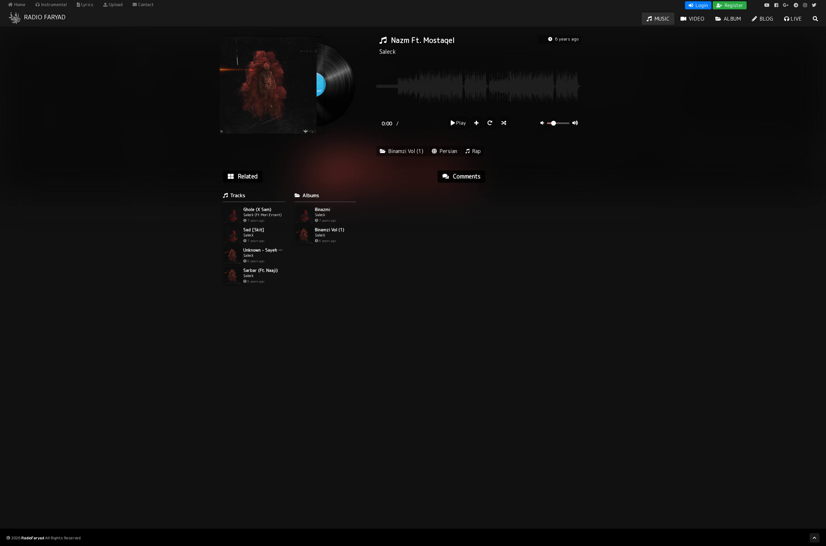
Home (19, 4)
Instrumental (53, 4)
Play (460, 123)
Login (701, 5)
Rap (476, 151)
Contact (145, 4)
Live (795, 18)
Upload (115, 4)
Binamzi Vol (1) (405, 151)
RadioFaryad (32, 538)
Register (733, 5)
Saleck (387, 52)
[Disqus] (509, 269)
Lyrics (86, 4)
